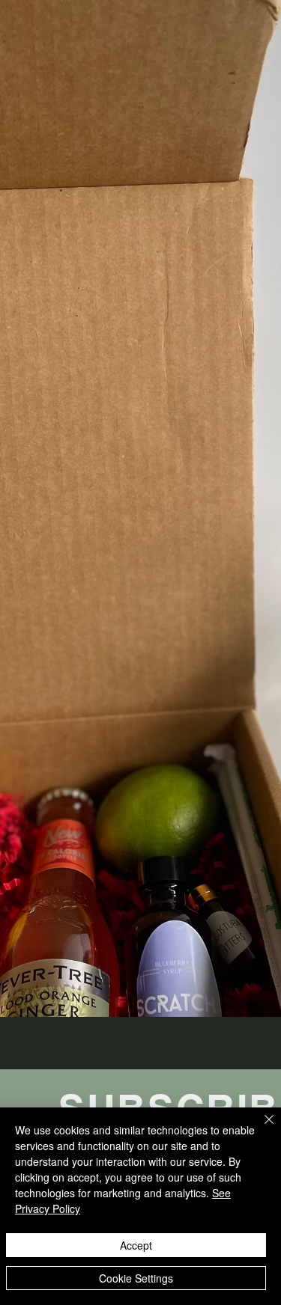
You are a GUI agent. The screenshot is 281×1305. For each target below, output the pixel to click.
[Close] (260, 1128)
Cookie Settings (136, 1278)
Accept (136, 1245)
